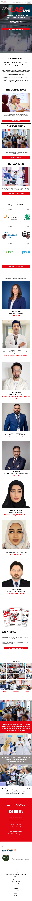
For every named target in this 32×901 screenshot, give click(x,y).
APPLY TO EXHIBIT (16, 157)
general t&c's (16, 890)
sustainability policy (16, 881)
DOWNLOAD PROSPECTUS (16, 29)
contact (16, 893)
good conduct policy (16, 869)
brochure (16, 895)
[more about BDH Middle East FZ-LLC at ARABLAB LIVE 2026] (10, 217)
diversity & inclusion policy (16, 879)
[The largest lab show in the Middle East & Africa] (3, 2)
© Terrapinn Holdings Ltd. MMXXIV (16, 886)
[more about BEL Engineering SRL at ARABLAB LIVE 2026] (10, 234)
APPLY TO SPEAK (16, 120)
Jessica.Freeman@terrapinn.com (16, 826)
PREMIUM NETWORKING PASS (16, 193)
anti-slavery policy (16, 872)
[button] (30, 686)
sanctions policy (16, 883)
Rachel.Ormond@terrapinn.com (16, 833)
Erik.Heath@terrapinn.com (16, 820)
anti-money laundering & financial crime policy (16, 874)
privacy (16, 888)
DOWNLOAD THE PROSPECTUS (16, 266)
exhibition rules (16, 876)
